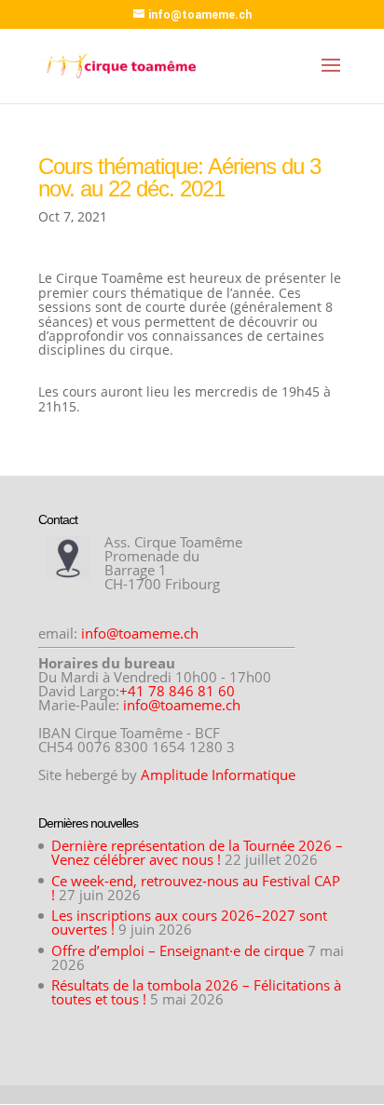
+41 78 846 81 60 (177, 690)
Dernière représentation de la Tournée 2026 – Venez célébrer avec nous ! (197, 852)
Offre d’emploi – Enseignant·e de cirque (177, 950)
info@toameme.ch (140, 633)
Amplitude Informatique (218, 774)
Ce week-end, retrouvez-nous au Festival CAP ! (195, 887)
